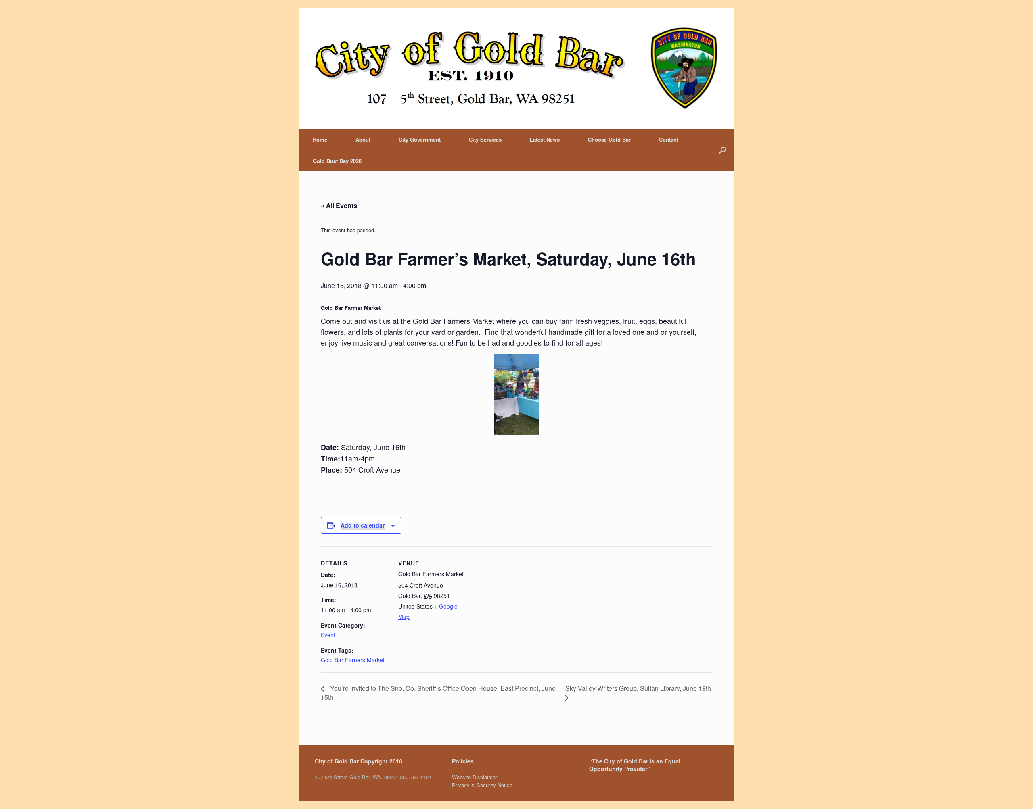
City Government (420, 139)
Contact (668, 139)
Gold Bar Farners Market (353, 660)
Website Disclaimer (474, 777)
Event (328, 635)
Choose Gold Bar (609, 139)
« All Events (339, 205)
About (362, 139)
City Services (485, 139)
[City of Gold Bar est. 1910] (516, 68)
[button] (326, 395)
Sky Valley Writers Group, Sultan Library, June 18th (638, 688)
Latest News (545, 139)
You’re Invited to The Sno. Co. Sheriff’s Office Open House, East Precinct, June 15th (438, 693)
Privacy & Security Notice (482, 785)
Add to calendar (363, 525)
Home (320, 139)
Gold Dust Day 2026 (337, 161)
